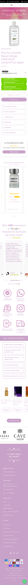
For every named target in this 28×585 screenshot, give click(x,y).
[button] (3, 5)
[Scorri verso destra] (17, 416)
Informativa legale (22, 578)
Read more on (14, 284)
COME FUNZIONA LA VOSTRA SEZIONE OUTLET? (11, 358)
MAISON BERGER (6, 49)
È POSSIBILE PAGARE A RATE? (11, 370)
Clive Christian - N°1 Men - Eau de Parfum (6, 400)
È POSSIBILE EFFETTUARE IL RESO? (13, 376)
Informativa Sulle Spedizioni (10, 539)
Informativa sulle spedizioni (10, 578)
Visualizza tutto (14, 420)
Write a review (14, 152)
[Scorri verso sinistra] (10, 416)
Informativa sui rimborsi (16, 570)
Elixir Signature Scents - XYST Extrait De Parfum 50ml (18, 401)
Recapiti (15, 580)
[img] (14, 194)
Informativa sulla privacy (14, 573)
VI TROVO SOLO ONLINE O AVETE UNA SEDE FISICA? (12, 351)
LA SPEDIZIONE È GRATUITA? (11, 365)
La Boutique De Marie (13, 568)
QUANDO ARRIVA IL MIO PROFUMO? (13, 344)
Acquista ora (14, 100)
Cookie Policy (6, 528)
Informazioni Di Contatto (9, 543)
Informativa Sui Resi (8, 535)
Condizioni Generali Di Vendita (11, 532)
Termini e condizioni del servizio (15, 575)
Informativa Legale (8, 546)
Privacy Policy (6, 525)
